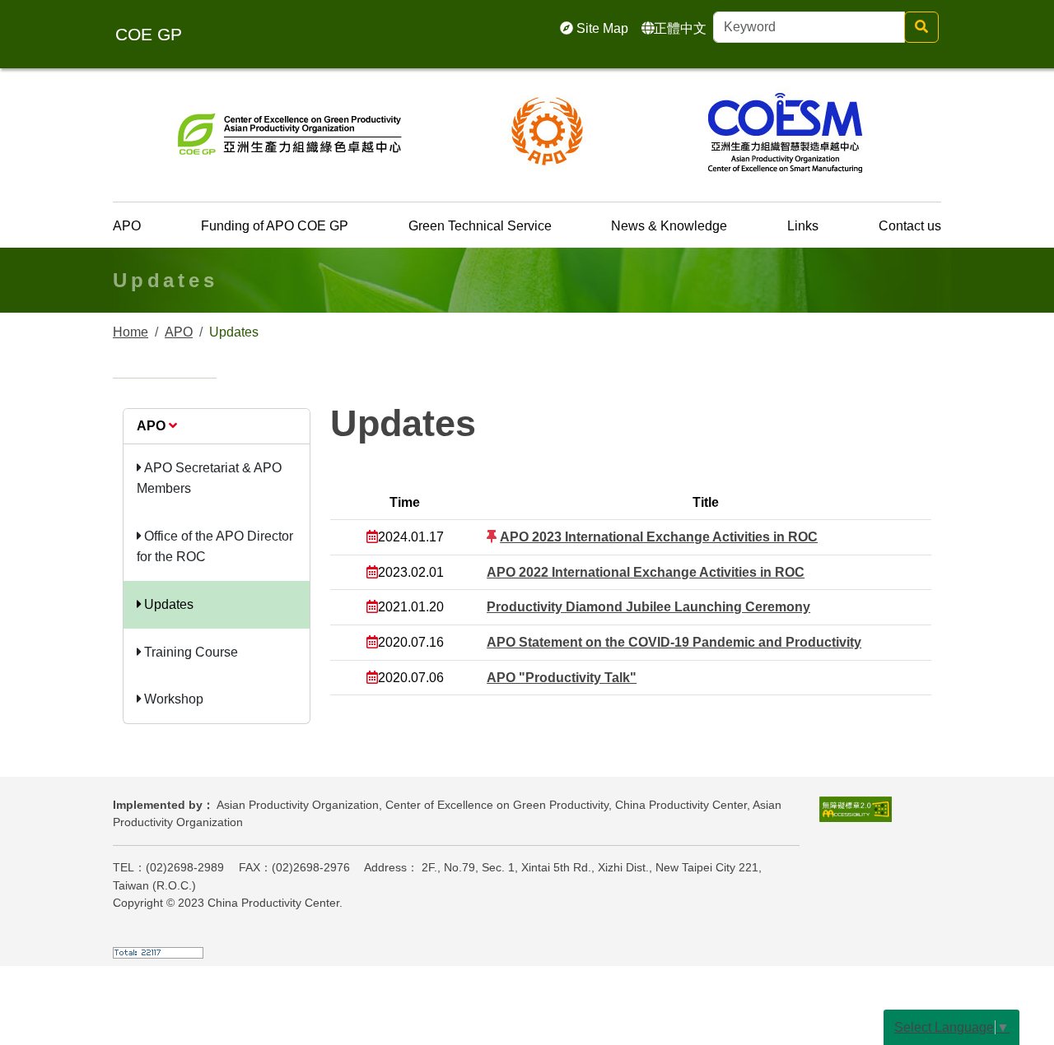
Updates (167, 604)
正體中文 (680, 28)
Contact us (910, 226)
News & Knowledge (669, 226)
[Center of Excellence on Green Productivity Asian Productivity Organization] (290, 130)
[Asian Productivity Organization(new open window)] (547, 130)
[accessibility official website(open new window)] (855, 808)
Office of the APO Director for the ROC (215, 546)
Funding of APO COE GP (274, 226)
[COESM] (784, 130)
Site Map (600, 28)
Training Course (189, 652)
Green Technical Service (480, 226)
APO (127, 226)
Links (802, 226)
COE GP (148, 34)
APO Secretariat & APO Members (209, 478)
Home (130, 332)
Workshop (172, 699)
